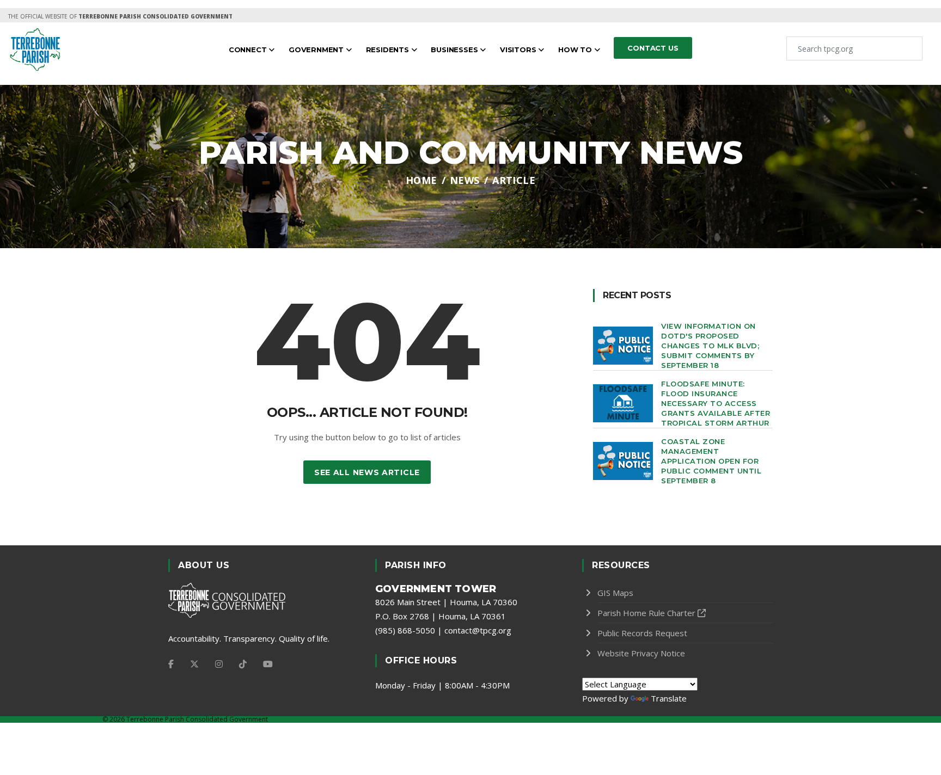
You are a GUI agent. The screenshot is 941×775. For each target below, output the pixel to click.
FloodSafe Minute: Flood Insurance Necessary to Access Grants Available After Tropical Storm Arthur (715, 403)
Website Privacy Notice (641, 653)
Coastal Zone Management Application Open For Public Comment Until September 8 (711, 461)
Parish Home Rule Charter (646, 612)
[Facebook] (171, 664)
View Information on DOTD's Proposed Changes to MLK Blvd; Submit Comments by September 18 (710, 346)
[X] (194, 664)
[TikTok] (243, 664)
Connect (248, 49)
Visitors (519, 49)
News (465, 180)
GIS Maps (615, 592)
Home (421, 180)
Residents (388, 49)
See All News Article (367, 472)
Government (317, 49)
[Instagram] (219, 664)
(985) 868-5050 (405, 630)
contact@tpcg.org (477, 630)
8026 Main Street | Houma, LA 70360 (446, 601)
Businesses (455, 49)
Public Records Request (642, 633)
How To (576, 49)
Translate (669, 698)
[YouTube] (268, 664)
